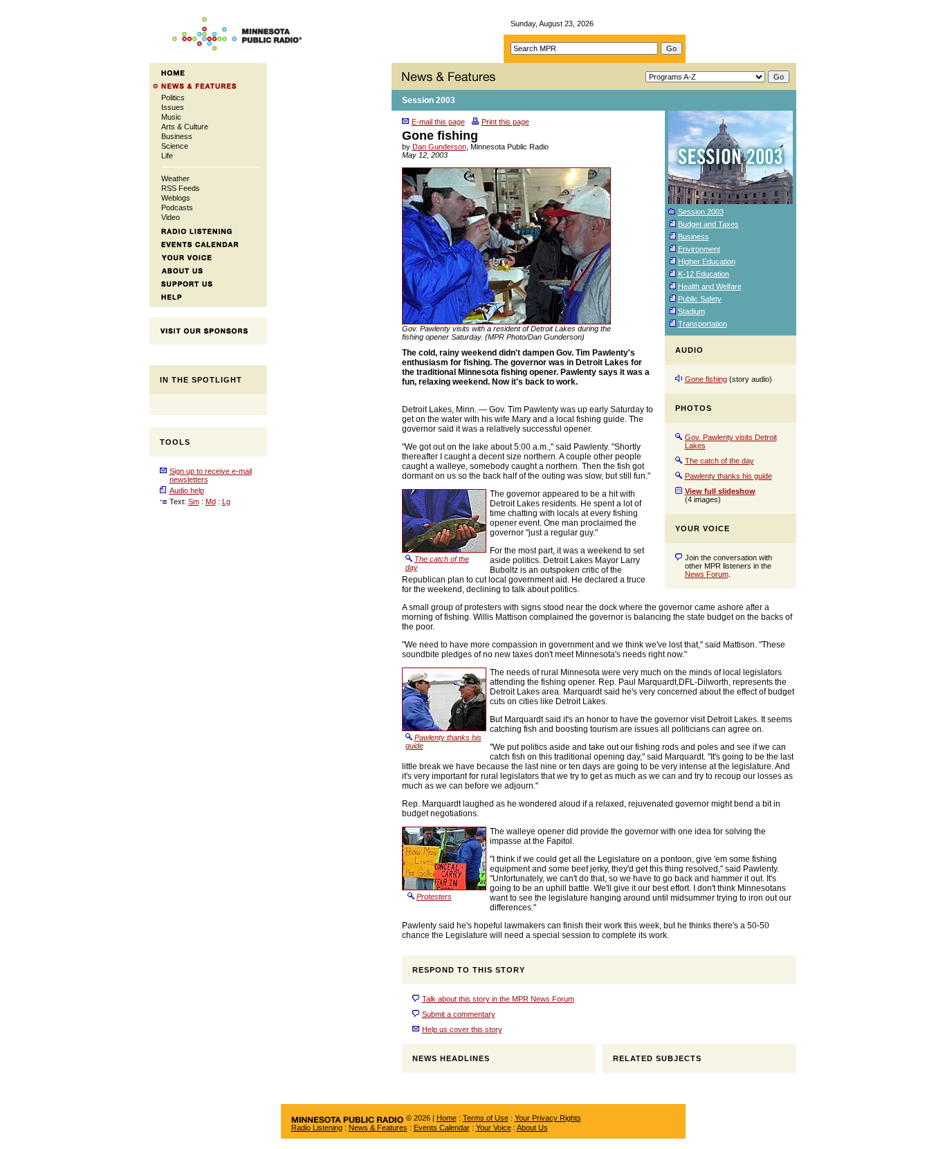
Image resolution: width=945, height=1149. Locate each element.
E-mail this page (438, 122)
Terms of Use (485, 1118)
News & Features (378, 1127)
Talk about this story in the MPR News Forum (498, 999)
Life (167, 155)
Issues (172, 107)
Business (176, 136)
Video (170, 217)
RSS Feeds (180, 188)
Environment (699, 249)
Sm (193, 501)
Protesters (434, 896)
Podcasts (177, 207)
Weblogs (175, 198)
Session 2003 (428, 100)
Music (171, 117)
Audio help (186, 490)
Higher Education (706, 261)
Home (447, 1118)
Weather (175, 178)
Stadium (691, 311)
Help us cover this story (462, 1029)
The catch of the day (719, 461)
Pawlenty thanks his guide (728, 476)
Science (174, 146)
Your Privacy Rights (548, 1118)
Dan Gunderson (439, 147)
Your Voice (493, 1127)
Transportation (702, 324)
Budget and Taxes (708, 224)
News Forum (706, 574)
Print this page (505, 122)
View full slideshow (720, 491)
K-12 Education (703, 274)
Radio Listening (316, 1127)
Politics (173, 97)
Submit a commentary (458, 1014)
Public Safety (700, 299)
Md (210, 501)
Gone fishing (706, 379)
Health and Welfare (710, 286)
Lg (226, 501)
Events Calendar (442, 1127)
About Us (532, 1127)
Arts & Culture (184, 126)
